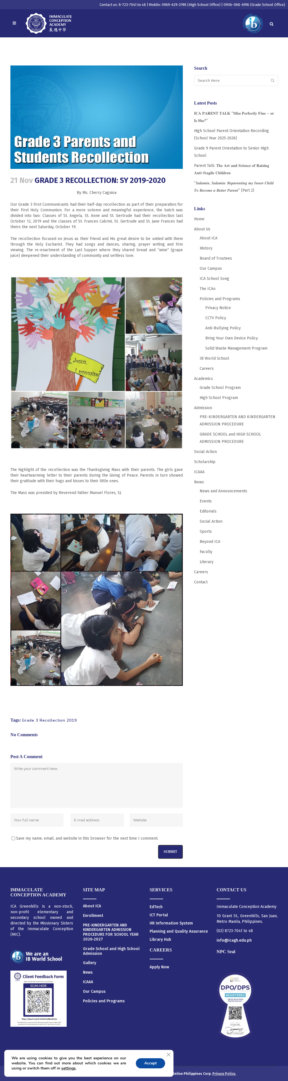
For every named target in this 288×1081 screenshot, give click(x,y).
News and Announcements (223, 491)
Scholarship (204, 461)
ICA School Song (214, 278)
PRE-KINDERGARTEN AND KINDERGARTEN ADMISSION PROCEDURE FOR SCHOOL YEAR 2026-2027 (111, 932)
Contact (201, 582)
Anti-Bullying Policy (223, 328)
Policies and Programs (220, 298)
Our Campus (211, 268)
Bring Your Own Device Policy (231, 338)
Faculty (206, 551)
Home (199, 219)
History (206, 248)
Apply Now (159, 967)
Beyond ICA (210, 541)
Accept (150, 1063)
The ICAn (207, 288)
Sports (206, 531)
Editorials (208, 511)
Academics (203, 378)
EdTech (156, 907)
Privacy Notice (218, 307)
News (199, 482)
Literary (206, 561)
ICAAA (199, 472)
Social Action (205, 451)
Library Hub (160, 939)
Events (206, 501)
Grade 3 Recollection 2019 (49, 720)
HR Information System (171, 923)
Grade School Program (220, 387)
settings (68, 1068)
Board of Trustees (216, 258)
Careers (207, 368)
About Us (202, 229)
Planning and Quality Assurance (179, 931)
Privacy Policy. (224, 1074)
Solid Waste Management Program (236, 348)
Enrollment (93, 916)
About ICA (208, 238)
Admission (203, 407)
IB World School (214, 358)
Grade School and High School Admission (111, 951)
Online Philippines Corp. (192, 1074)
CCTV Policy (215, 318)
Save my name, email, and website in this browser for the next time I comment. (87, 838)
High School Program (219, 397)
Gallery (89, 963)
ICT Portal (159, 915)
